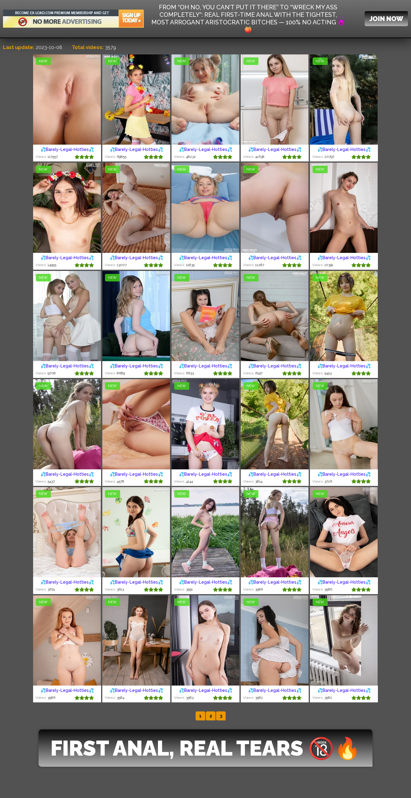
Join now (386, 19)
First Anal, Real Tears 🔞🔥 (205, 748)
